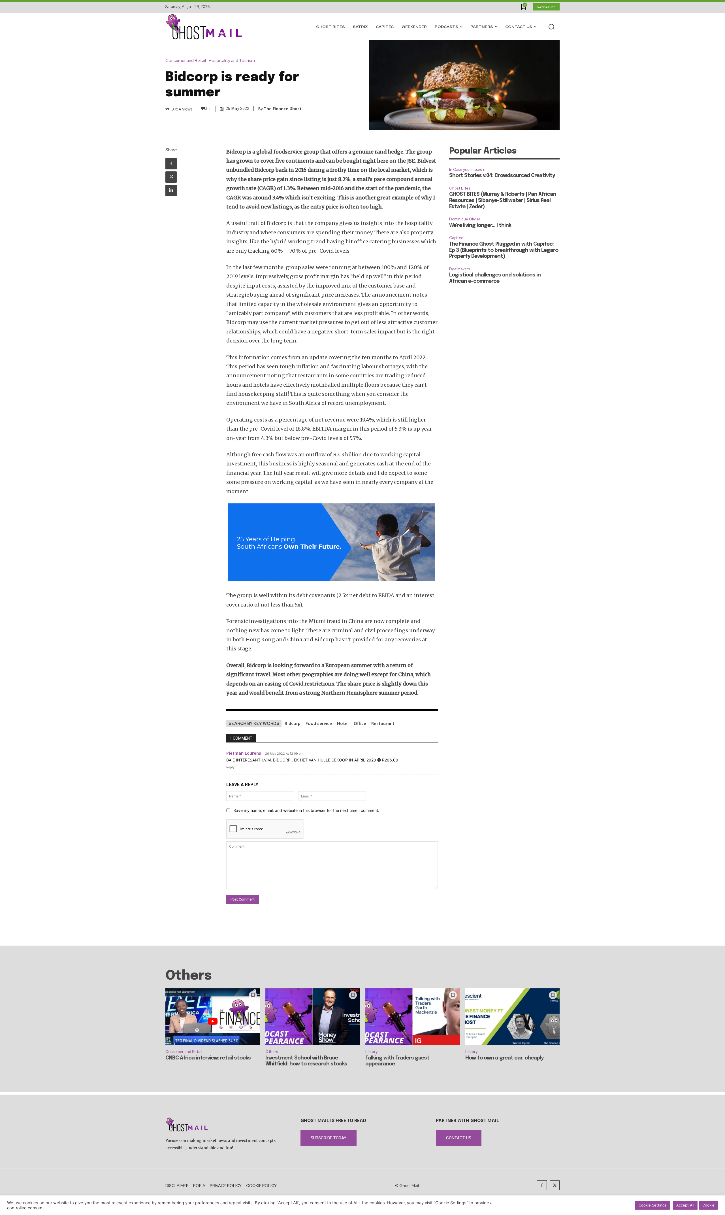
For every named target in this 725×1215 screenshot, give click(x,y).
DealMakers (459, 269)
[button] (551, 26)
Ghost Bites (459, 188)
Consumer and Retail (185, 61)
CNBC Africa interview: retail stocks (208, 1058)
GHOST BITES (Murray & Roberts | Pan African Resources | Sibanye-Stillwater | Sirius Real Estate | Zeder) (502, 200)
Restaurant (383, 723)
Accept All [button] (685, 1205)
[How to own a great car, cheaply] (512, 1016)
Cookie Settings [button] (653, 1205)
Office (360, 723)
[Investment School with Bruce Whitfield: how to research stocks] (312, 1016)
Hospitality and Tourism (232, 61)
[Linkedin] (171, 190)
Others (271, 1051)
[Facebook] (171, 163)
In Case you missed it (467, 169)
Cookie (708, 1205)
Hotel (343, 723)
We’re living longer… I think (480, 225)
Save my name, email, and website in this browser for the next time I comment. (306, 810)
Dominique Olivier (464, 219)
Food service (319, 723)
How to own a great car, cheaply (504, 1058)
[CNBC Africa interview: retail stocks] (212, 1016)
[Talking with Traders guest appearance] (412, 1016)
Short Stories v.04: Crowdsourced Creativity (502, 175)
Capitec (456, 237)
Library (371, 1051)
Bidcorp (292, 723)
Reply (230, 767)
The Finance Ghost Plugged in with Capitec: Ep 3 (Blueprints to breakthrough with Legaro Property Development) (503, 250)
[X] (171, 177)
